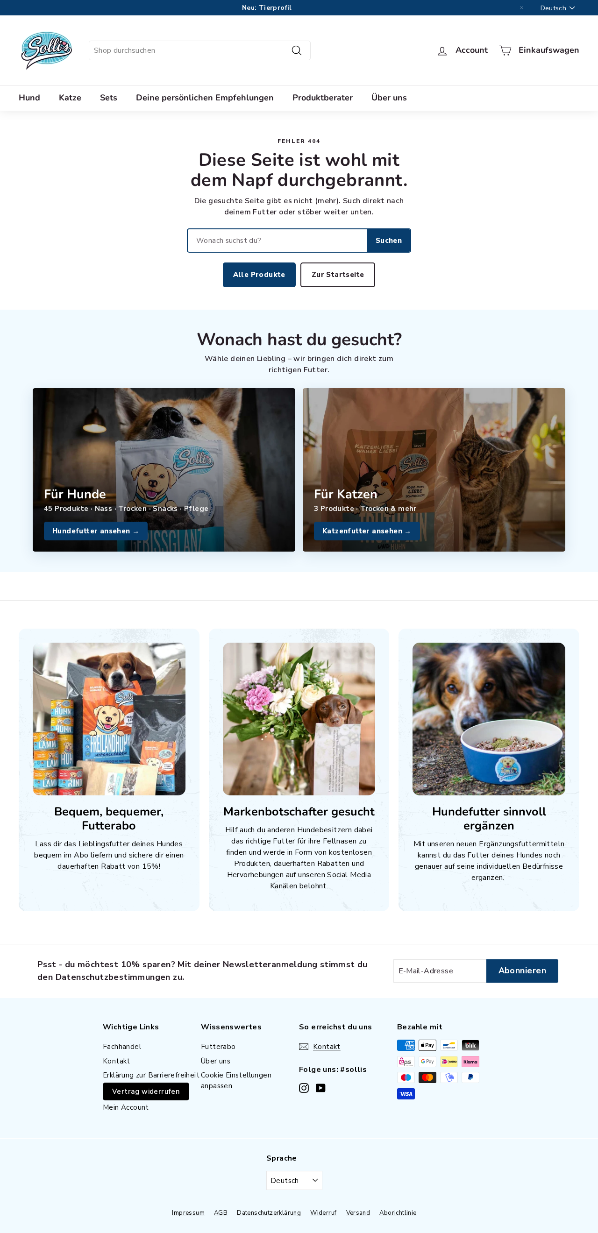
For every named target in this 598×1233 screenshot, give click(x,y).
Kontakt (116, 1061)
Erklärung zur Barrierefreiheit (151, 1075)
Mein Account (126, 1107)
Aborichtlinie (397, 1213)
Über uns (389, 97)
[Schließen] (522, 8)
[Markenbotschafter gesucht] (299, 719)
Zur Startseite (338, 274)
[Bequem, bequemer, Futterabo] (109, 719)
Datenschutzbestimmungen (113, 977)
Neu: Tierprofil (267, 7)
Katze (70, 97)
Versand (358, 1213)
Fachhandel (122, 1046)
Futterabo (218, 1046)
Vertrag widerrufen (146, 1091)
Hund (29, 97)
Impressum (188, 1213)
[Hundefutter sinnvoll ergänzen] (489, 719)
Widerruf (323, 1213)
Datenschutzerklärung (269, 1213)
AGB (221, 1213)
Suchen (389, 240)
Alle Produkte (259, 274)
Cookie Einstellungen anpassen (236, 1080)
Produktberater (322, 97)
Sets (108, 97)
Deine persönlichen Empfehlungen (205, 97)
